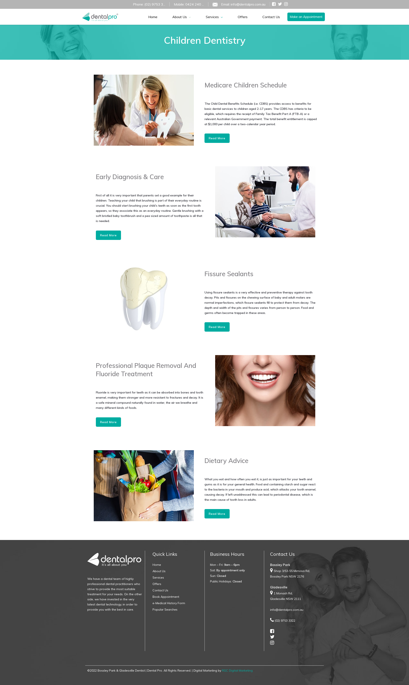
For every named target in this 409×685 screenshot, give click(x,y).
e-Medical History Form (169, 603)
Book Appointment (166, 597)
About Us (159, 571)
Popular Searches (165, 609)
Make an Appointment (306, 17)
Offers (157, 584)
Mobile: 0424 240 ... (189, 4)
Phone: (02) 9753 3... (149, 4)
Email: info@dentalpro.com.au (243, 4)
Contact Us (160, 590)
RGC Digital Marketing (237, 670)
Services (158, 577)
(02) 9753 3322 (285, 621)
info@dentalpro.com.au (286, 610)
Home (157, 565)
